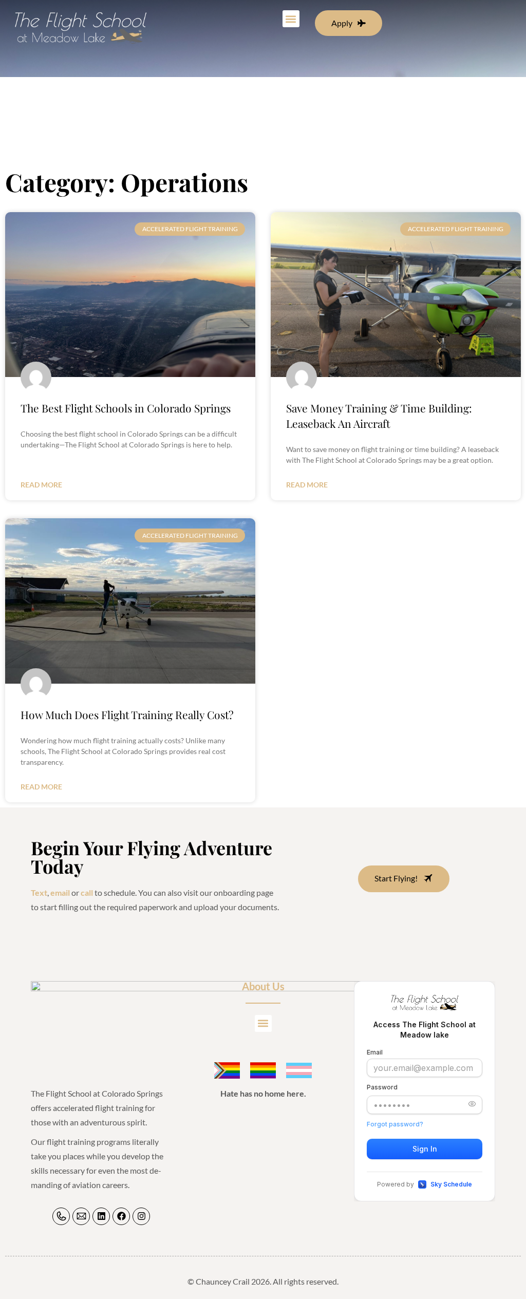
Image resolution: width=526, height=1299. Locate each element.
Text (39, 892)
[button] (291, 18)
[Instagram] (141, 1216)
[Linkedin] (101, 1216)
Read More (41, 484)
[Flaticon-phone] (61, 1216)
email (60, 892)
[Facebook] (121, 1216)
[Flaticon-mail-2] (81, 1216)
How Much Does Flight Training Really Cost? (127, 714)
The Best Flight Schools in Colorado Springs (126, 408)
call (87, 892)
